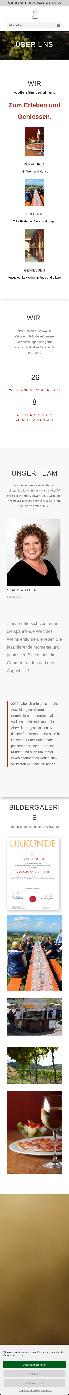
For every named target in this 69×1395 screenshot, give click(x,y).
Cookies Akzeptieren (34, 1364)
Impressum (46, 1390)
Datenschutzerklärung (29, 1390)
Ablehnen (34, 1374)
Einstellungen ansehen (34, 1383)
